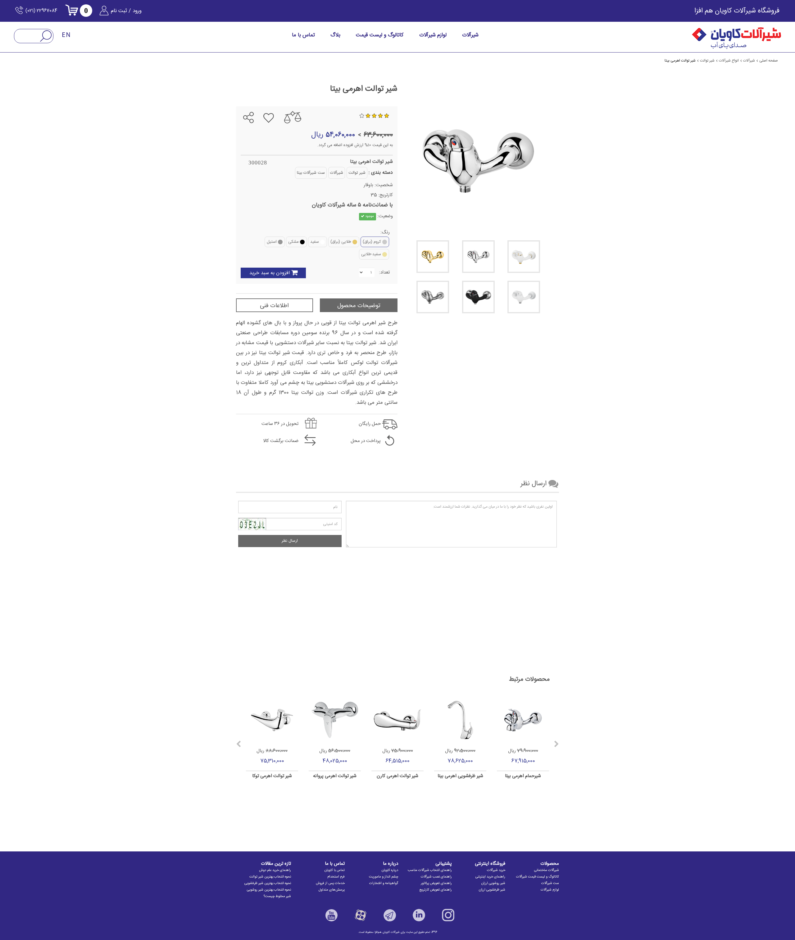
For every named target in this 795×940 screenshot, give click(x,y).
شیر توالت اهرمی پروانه (335, 776)
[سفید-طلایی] (524, 256)
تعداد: (384, 272)
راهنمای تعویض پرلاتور (436, 883)
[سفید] (524, 297)
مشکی (293, 241)
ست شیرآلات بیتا (311, 172)
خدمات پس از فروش (330, 883)
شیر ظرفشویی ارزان (492, 890)
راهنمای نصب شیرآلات (436, 877)
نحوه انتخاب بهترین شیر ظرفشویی (267, 883)
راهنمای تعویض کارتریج (435, 890)
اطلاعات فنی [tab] (274, 306)
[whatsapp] (243, 102)
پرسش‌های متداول (332, 890)
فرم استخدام (336, 877)
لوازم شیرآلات (550, 890)
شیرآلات (336, 172)
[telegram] (254, 102)
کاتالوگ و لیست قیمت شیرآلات (537, 877)
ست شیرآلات (550, 883)
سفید (314, 241)
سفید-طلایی (371, 254)
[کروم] (478, 256)
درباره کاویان (390, 870)
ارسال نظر (290, 540)
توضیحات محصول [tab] (358, 306)
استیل (272, 241)
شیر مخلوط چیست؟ (277, 896)
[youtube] (331, 915)
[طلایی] (433, 256)
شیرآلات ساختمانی (546, 870)
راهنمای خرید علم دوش (275, 870)
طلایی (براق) (340, 241)
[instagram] (448, 915)
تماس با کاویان (335, 870)
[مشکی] (478, 297)
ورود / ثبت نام (126, 11)
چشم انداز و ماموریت (383, 877)
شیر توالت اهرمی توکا (272, 776)
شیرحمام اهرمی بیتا (523, 776)
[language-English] (66, 35)
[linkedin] (419, 915)
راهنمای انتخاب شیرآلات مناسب (430, 870)
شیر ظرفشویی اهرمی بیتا (460, 776)
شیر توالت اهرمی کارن (397, 776)
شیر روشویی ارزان (493, 883)
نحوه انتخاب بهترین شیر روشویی (269, 890)
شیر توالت (357, 172)
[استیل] (433, 297)
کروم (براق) (372, 241)
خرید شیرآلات (496, 870)
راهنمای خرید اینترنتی (490, 877)
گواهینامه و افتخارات (383, 883)
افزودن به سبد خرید (269, 273)
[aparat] (360, 915)
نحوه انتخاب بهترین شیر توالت (270, 877)
